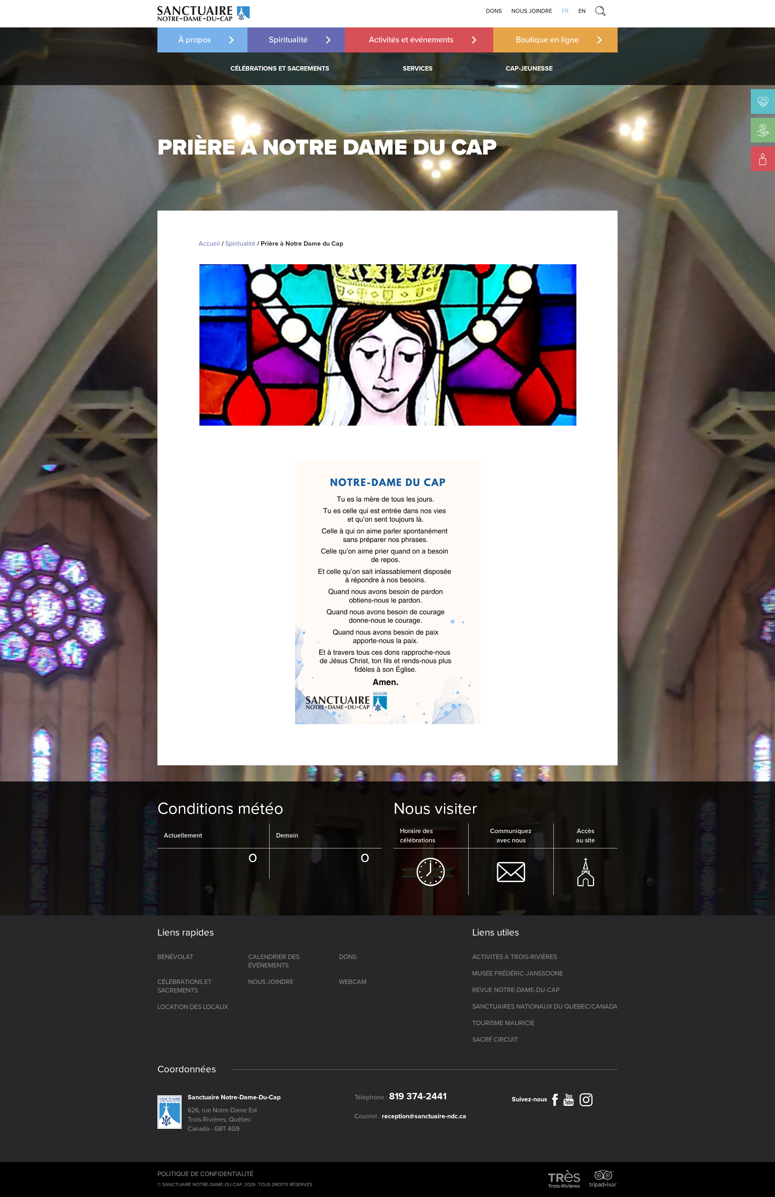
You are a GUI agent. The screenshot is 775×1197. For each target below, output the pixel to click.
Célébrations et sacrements (279, 69)
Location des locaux (192, 1007)
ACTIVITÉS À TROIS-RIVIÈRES (514, 957)
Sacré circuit (495, 1040)
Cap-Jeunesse (529, 69)
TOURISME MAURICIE (503, 1023)
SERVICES (418, 69)
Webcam (353, 982)
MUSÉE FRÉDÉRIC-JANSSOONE (517, 973)
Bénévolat (175, 957)
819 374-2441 (417, 1096)
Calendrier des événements (274, 961)
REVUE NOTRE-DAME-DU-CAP (515, 990)
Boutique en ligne (547, 40)
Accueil (209, 244)
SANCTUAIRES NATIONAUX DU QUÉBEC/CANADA (545, 1007)
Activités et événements (411, 40)
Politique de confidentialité (205, 1174)
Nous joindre (531, 11)
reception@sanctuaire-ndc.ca (424, 1116)
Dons (494, 11)
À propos (194, 40)
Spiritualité (288, 40)
